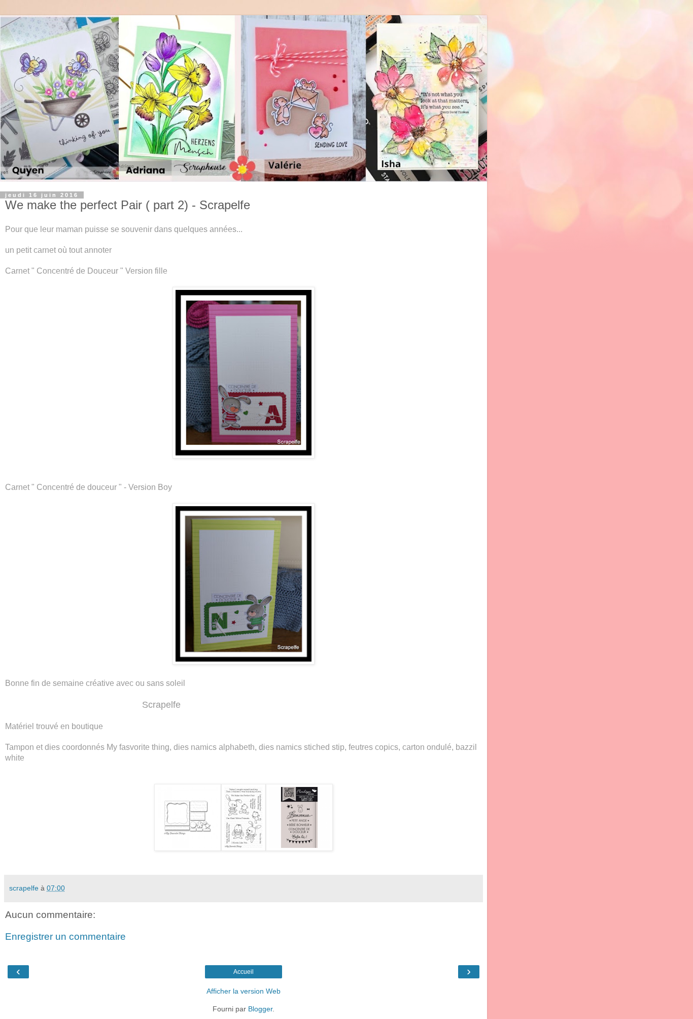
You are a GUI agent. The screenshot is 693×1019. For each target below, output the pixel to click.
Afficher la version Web (243, 991)
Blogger (260, 1009)
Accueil (243, 971)
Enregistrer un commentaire (65, 936)
